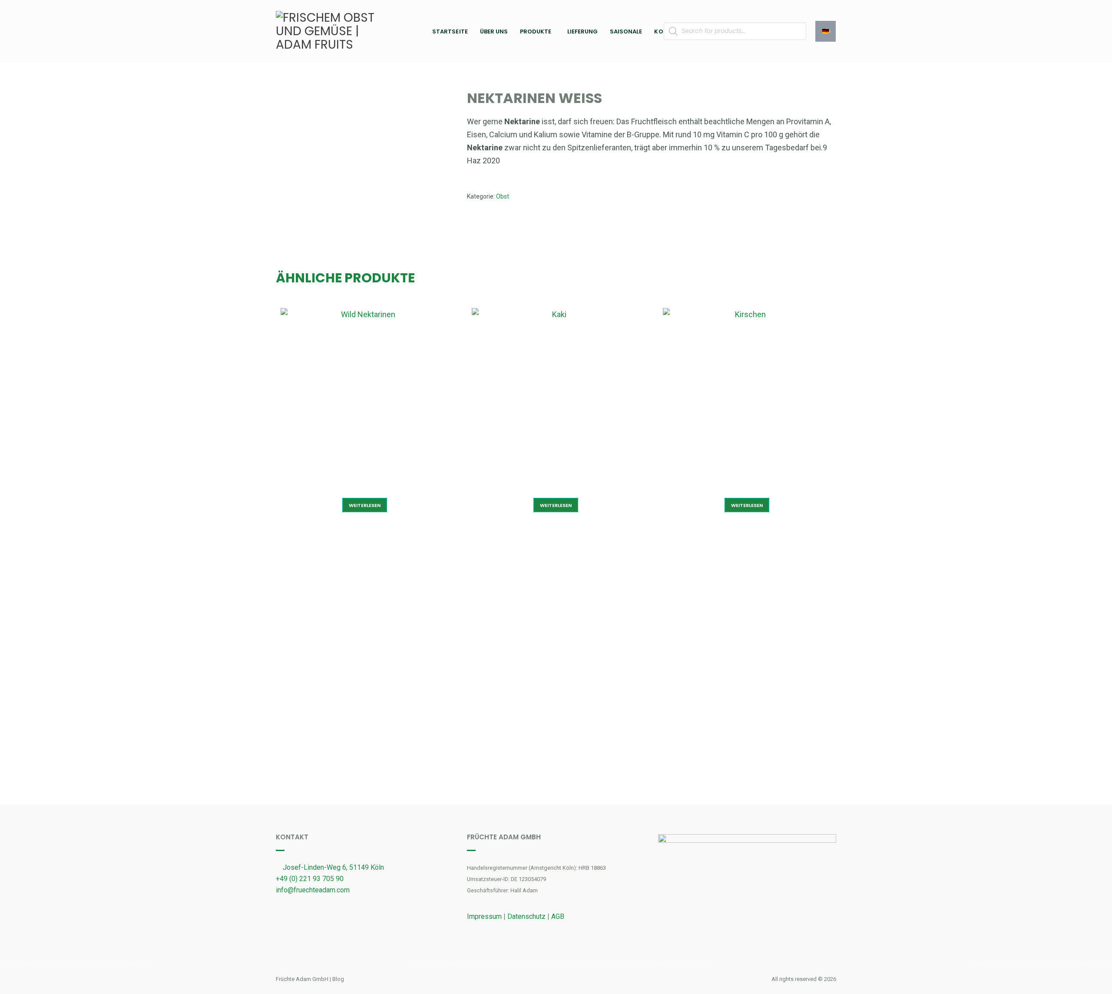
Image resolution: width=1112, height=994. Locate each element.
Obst (502, 196)
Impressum (484, 916)
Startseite (450, 31)
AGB (557, 916)
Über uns (494, 31)
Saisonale (626, 31)
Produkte (535, 31)
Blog (338, 979)
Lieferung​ (582, 31)
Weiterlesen (365, 505)
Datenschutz (526, 916)
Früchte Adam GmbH (302, 979)
